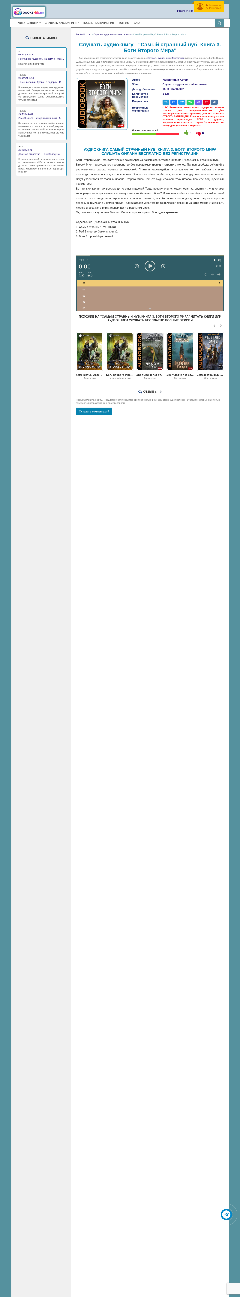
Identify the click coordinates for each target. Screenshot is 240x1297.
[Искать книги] (219, 23)
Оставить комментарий (94, 411)
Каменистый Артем (175, 79)
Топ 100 (123, 22)
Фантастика (177, 58)
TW (182, 102)
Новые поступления (98, 22)
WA (190, 102)
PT (206, 102)
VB (198, 102)
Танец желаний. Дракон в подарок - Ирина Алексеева (41, 82)
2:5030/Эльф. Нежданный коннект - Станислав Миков (41, 118)
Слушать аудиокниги (158, 58)
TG (165, 102)
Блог (137, 22)
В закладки (186, 11)
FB (173, 102)
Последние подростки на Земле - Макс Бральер (41, 58)
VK (214, 102)
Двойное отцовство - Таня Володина (39, 154)
